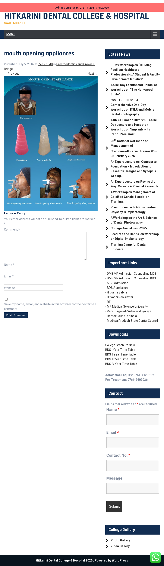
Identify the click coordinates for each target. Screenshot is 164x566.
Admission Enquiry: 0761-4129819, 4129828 (82, 7)
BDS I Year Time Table (120, 349)
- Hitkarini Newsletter (119, 297)
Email (9, 276)
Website (9, 288)
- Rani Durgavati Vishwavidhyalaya (128, 311)
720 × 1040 (45, 64)
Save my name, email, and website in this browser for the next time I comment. (50, 306)
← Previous (11, 73)
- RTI (108, 302)
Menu (10, 34)
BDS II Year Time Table (120, 354)
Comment (12, 229)
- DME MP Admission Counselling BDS (130, 278)
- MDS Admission (116, 283)
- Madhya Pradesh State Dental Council (131, 320)
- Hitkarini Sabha (116, 292)
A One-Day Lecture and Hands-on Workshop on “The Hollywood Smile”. (134, 89)
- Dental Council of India (121, 316)
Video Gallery (120, 546)
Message (114, 478)
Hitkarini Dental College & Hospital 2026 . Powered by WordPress (82, 560)
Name (9, 265)
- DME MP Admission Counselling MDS (131, 273)
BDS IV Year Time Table (121, 364)
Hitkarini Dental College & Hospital (76, 16)
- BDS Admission (116, 287)
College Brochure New (120, 345)
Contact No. (118, 455)
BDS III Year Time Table (120, 359)
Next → (93, 73)
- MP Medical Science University (126, 306)
